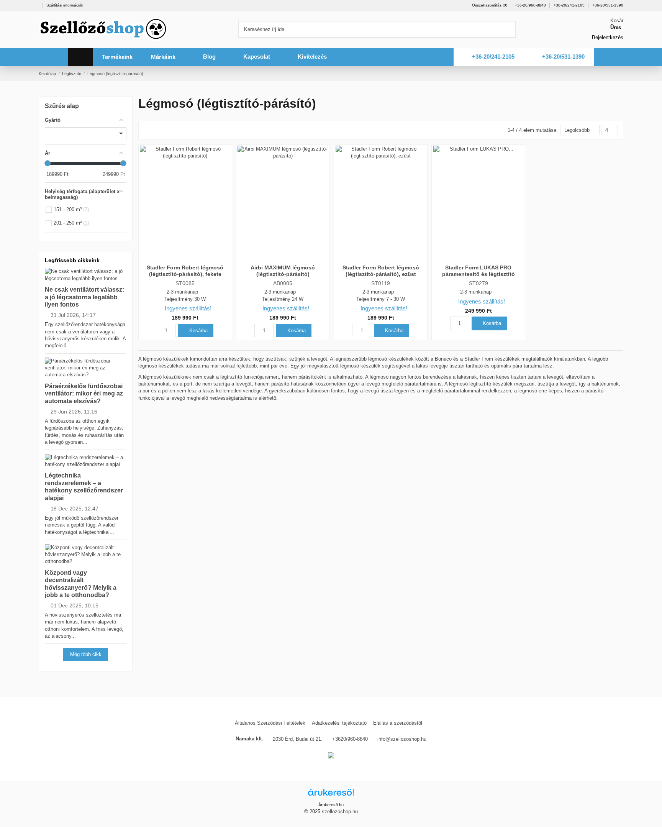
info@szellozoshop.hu (401, 739)
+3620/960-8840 (350, 739)
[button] (117, 57)
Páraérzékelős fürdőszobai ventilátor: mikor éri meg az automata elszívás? (84, 393)
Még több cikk (86, 654)
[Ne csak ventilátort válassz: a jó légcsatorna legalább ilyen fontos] (85, 274)
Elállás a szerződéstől (397, 723)
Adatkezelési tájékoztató (339, 723)
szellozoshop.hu (340, 811)
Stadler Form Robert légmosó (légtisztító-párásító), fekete (185, 270)
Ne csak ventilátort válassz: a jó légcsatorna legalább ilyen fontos (84, 297)
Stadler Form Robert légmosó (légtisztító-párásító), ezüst (380, 270)
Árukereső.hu (331, 804)
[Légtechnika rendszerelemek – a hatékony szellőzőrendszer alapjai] (85, 460)
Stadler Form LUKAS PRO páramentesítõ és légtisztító (478, 270)
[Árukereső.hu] (331, 794)
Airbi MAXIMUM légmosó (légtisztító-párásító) (283, 270)
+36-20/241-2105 (570, 5)
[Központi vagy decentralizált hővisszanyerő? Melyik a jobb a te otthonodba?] (85, 554)
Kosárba (198, 330)
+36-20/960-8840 (531, 5)
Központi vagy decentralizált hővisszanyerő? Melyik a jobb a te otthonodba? (80, 584)
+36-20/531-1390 (607, 5)
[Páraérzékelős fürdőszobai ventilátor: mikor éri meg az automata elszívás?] (85, 368)
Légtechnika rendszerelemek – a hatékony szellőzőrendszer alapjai (84, 486)
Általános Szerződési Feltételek (270, 723)
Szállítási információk (64, 5)
